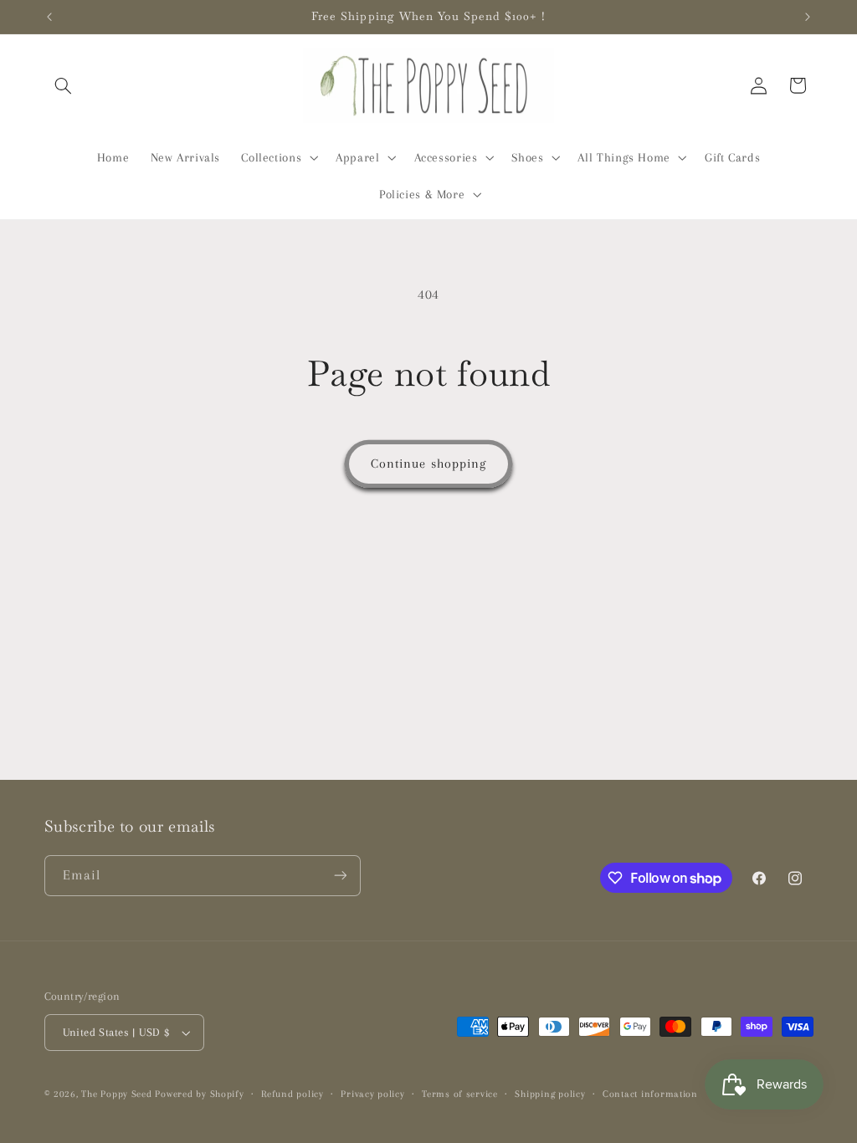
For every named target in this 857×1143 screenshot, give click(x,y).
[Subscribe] (340, 875)
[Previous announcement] (49, 16)
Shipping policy (550, 1094)
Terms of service (460, 1094)
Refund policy (292, 1094)
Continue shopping (428, 463)
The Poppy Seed (116, 1094)
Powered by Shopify (199, 1094)
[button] (63, 85)
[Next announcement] (807, 16)
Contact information (650, 1094)
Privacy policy (372, 1094)
